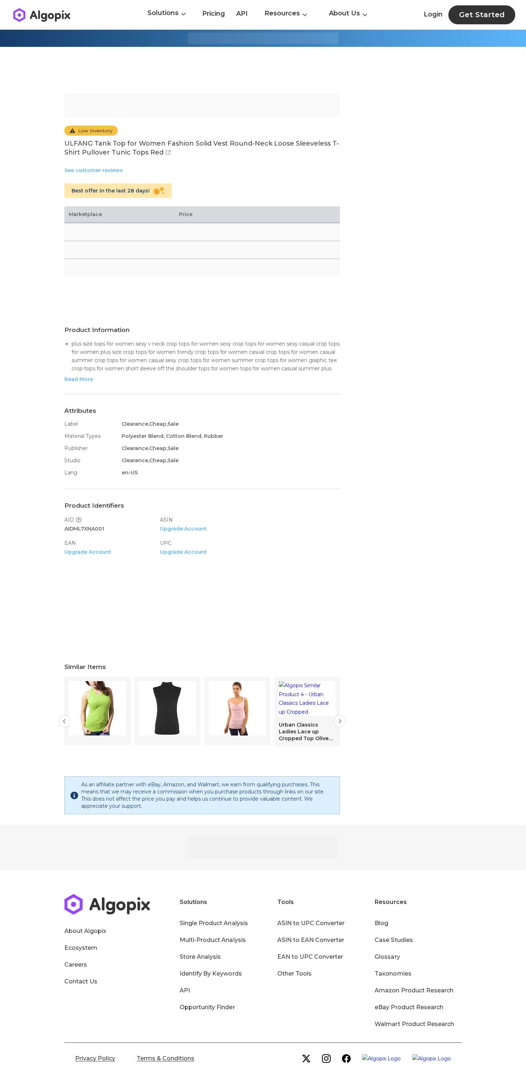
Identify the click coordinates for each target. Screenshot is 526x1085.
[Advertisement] (263, 70)
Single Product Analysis (214, 923)
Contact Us (80, 981)
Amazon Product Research (414, 990)
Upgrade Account (183, 529)
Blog (381, 923)
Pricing (213, 14)
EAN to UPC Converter (310, 956)
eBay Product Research (409, 1007)
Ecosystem (80, 947)
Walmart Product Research (414, 1024)
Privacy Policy (95, 1058)
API (242, 14)
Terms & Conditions (165, 1058)
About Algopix (85, 931)
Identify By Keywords (211, 973)
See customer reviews (93, 170)
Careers (75, 964)
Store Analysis (200, 956)
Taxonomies (393, 973)
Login (433, 14)
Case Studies (394, 940)
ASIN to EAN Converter (311, 940)
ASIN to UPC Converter (311, 923)
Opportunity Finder (207, 1007)
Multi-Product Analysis (213, 940)
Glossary (387, 956)
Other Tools (294, 973)
